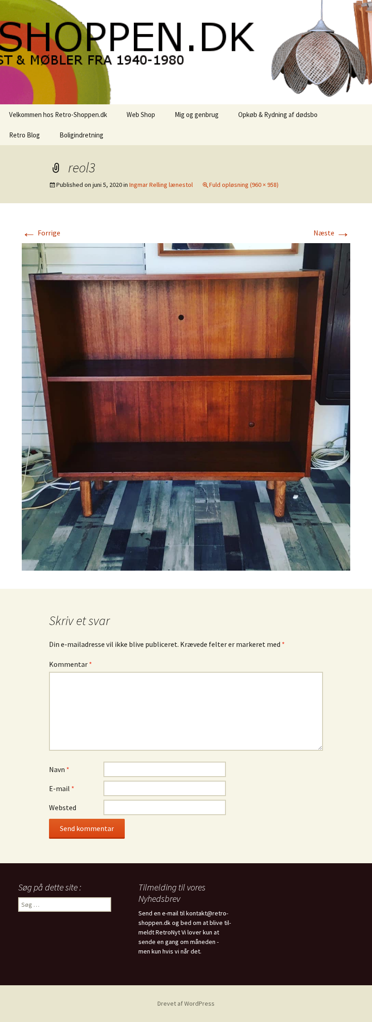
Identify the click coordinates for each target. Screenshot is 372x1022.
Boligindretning (81, 135)
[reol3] (186, 406)
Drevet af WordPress (186, 1003)
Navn (59, 769)
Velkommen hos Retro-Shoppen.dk (58, 114)
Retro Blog (24, 135)
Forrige (41, 232)
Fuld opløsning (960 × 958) (244, 185)
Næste (331, 232)
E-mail (61, 788)
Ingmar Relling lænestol (161, 185)
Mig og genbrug (197, 114)
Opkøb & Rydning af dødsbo (278, 114)
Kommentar (70, 664)
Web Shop (141, 114)
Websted (62, 807)
